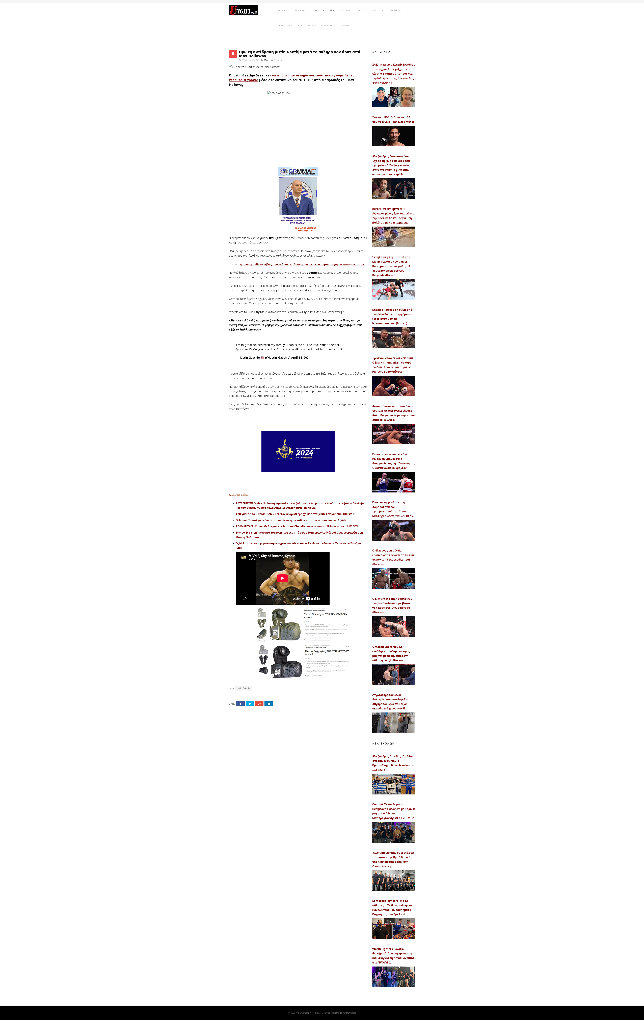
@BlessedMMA (246, 349)
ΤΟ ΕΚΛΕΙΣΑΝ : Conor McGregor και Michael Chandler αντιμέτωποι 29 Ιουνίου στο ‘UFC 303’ (297, 526)
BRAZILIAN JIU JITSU (290, 25)
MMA (331, 10)
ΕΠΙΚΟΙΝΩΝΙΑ (301, 10)
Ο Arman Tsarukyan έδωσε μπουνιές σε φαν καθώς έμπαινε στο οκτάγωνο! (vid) (291, 520)
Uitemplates (350, 1012)
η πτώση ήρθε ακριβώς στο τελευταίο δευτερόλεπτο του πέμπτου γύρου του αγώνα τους (302, 264)
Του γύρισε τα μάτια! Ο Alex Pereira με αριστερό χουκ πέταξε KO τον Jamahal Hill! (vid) (295, 514)
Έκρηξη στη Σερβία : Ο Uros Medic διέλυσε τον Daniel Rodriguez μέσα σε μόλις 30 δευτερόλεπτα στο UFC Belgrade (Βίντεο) (391, 266)
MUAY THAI (378, 10)
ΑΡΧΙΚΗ (283, 10)
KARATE (312, 25)
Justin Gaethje (243, 688)
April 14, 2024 (300, 357)
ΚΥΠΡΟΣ (344, 25)
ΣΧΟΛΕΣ (318, 10)
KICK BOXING (346, 10)
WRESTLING (395, 10)
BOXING (362, 10)
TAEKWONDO (328, 25)
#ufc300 (339, 349)
